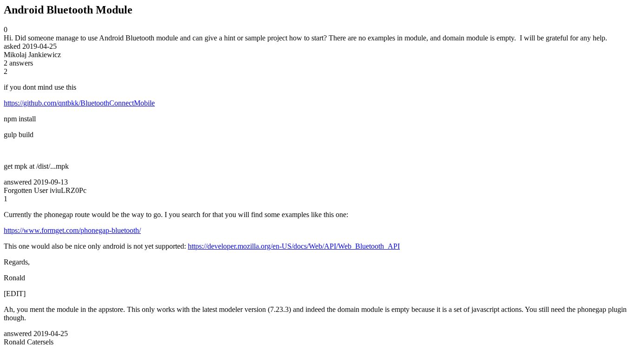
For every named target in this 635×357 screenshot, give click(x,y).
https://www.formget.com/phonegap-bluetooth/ (72, 230)
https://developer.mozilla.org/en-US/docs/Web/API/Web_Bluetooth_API (294, 246)
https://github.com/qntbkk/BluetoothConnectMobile (79, 103)
